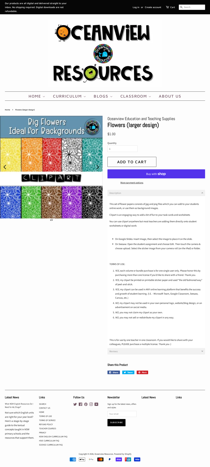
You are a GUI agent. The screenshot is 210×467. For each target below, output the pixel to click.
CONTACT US (44, 408)
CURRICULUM (68, 96)
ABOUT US (170, 96)
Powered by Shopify (122, 454)
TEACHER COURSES (47, 428)
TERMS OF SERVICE (47, 420)
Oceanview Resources (103, 454)
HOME (35, 96)
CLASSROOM (134, 96)
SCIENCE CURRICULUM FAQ (51, 444)
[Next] (98, 167)
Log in (136, 7)
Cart (172, 7)
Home (7, 110)
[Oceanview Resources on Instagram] (91, 405)
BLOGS (102, 96)
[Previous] (5, 167)
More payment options (131, 182)
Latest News (12, 397)
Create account (153, 7)
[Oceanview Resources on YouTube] (96, 405)
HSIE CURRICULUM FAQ (49, 440)
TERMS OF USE (45, 416)
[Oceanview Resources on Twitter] (75, 405)
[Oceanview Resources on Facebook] (80, 405)
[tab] (156, 193)
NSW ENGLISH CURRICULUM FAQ (53, 436)
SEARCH (42, 404)
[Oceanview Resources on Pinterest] (86, 405)
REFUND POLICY (46, 424)
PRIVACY (42, 432)
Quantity (111, 143)
